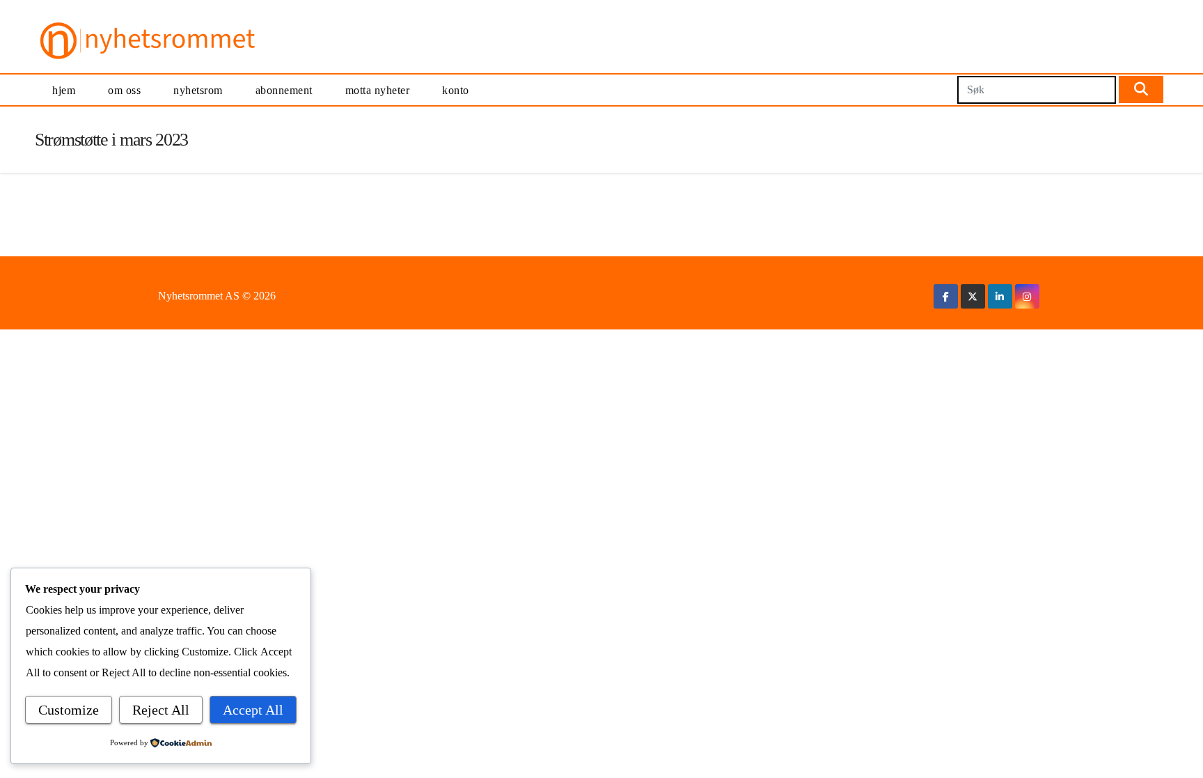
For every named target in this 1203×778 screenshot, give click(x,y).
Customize (68, 709)
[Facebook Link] (945, 296)
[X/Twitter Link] (972, 296)
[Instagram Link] (1027, 296)
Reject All (160, 709)
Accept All (253, 709)
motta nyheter (377, 90)
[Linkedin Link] (999, 296)
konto (455, 90)
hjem (63, 90)
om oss (124, 90)
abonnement (284, 90)
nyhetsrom (198, 90)
